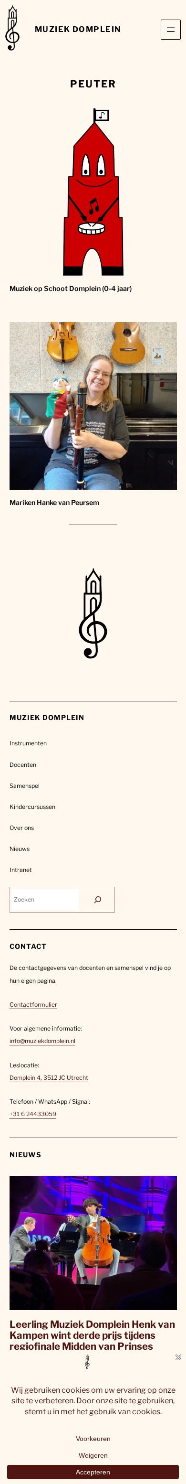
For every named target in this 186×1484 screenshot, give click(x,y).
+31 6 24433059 (33, 1114)
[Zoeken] (98, 899)
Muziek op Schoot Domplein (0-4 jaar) (71, 288)
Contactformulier (33, 1004)
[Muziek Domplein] (12, 29)
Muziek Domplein (78, 29)
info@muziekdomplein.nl (42, 1040)
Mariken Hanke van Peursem (54, 502)
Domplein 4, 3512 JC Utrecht (49, 1077)
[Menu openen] (171, 30)
